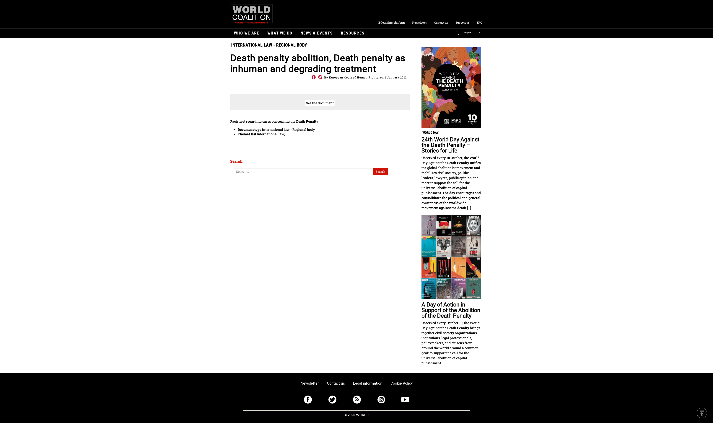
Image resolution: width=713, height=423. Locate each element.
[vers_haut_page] (701, 413)
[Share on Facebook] (313, 77)
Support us (462, 22)
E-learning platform (391, 22)
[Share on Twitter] (320, 77)
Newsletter (419, 22)
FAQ (479, 22)
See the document (320, 103)
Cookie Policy (401, 383)
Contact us (441, 22)
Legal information (367, 383)
